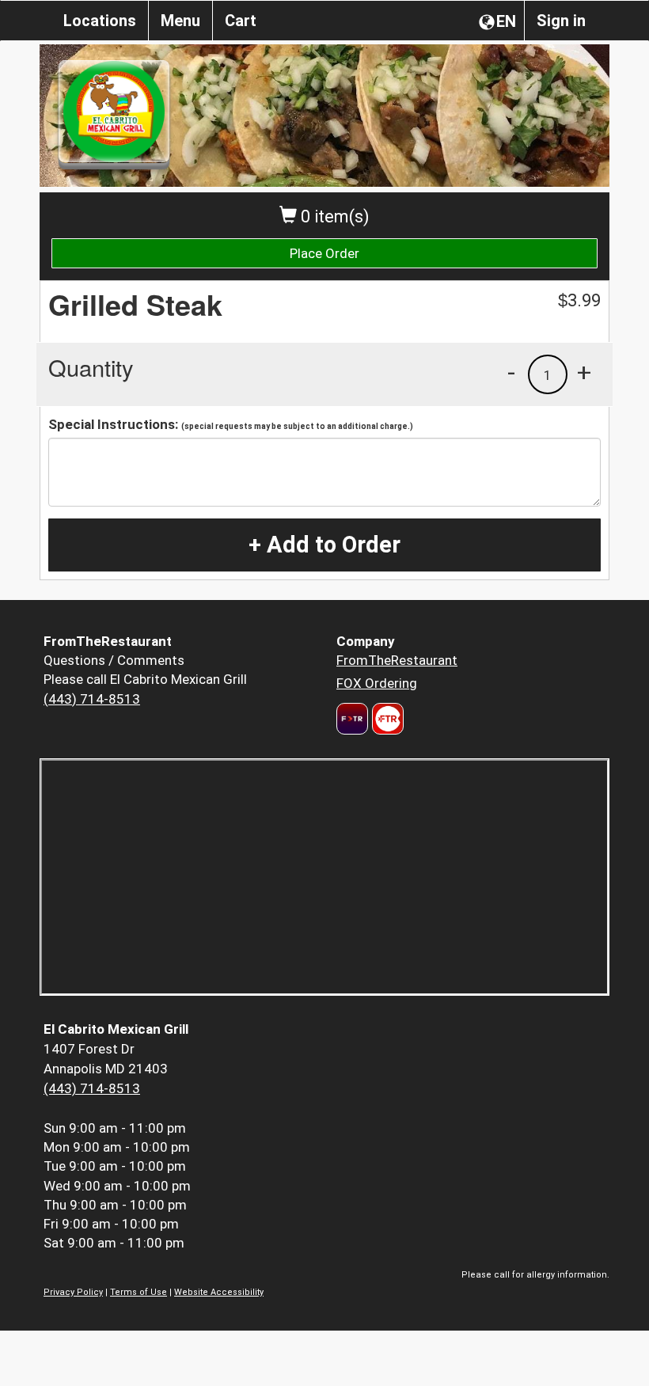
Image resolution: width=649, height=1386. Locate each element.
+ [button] (584, 372)
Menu (180, 20)
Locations (99, 20)
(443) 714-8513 (92, 699)
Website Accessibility (219, 1292)
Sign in (561, 20)
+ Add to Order (324, 544)
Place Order (324, 253)
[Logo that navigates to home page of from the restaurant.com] (352, 719)
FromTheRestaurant (396, 660)
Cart (240, 20)
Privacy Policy (73, 1292)
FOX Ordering (376, 683)
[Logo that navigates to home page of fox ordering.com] (386, 719)
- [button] (511, 372)
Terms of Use (138, 1292)
